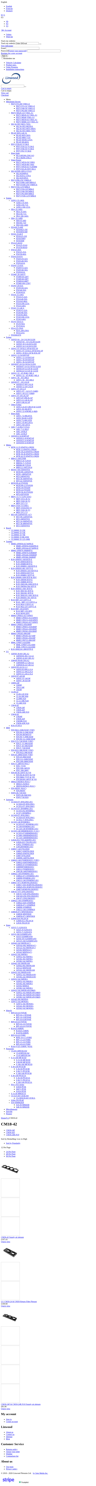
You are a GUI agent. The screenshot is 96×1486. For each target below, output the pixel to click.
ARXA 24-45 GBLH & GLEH (28, 407)
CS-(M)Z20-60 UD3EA (25, 1098)
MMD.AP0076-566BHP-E (22, 550)
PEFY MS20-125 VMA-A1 (22, 113)
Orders (8, 34)
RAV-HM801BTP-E (24, 564)
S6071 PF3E (21, 1089)
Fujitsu (8, 337)
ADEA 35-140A (17, 200)
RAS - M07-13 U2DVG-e (26, 602)
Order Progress (12, 67)
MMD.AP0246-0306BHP (26, 555)
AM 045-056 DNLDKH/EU (27, 896)
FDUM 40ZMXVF (24, 734)
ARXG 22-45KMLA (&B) (27, 411)
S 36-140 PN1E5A (18, 1076)
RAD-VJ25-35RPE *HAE (21, 1046)
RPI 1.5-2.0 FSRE (23, 1040)
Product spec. (11, 65)
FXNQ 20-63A (17, 286)
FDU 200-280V (22, 770)
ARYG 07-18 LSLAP (20, 396)
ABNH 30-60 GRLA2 (20, 654)
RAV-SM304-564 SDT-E (26, 586)
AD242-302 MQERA (25, 1006)
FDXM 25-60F (17, 227)
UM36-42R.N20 (22, 723)
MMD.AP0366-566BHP (26, 557)
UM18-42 (15, 714)
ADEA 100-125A (23, 207)
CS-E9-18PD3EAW (19, 1051)
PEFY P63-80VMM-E (25, 194)
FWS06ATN (16, 335)
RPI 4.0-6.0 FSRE (23, 1044)
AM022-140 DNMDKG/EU (22, 874)
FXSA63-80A (21, 301)
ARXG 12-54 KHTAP (20, 355)
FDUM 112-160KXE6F (25, 739)
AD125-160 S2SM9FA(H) (26, 941)
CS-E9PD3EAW (23, 1053)
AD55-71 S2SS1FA (24, 932)
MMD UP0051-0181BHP (26, 627)
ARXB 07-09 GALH (24, 384)
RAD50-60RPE (22, 1033)
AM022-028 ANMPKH (25, 903)
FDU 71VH (21, 766)
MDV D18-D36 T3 (24, 508)
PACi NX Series (17, 1085)
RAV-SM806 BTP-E (24, 582)
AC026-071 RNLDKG (20, 815)
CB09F (19, 685)
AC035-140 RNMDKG (20, 822)
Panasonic (10, 1049)
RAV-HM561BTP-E (24, 562)
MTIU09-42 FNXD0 (19, 483)
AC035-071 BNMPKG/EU (22, 809)
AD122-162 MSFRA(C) (26, 948)
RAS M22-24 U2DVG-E (26, 607)
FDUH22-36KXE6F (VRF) (22, 750)
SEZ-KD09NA (22, 173)
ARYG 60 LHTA (23, 425)
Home (3, 1118)
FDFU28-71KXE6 (18, 793)
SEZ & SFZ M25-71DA (20, 124)
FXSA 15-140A (17, 295)
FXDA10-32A (22, 259)
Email (3, 48)
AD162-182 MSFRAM (25, 970)
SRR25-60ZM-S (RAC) (20, 782)
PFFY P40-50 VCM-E (25, 149)
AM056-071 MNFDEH (25, 916)
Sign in (4, 46)
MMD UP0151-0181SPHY (27, 620)
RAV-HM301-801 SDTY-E (22, 568)
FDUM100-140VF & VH (26, 779)
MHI (8, 728)
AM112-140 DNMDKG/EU (27, 880)
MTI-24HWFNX (23, 476)
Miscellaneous (11, 1109)
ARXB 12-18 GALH (24, 387)
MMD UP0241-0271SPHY (27, 622)
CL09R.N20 (21, 699)
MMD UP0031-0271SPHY (22, 616)
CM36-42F (20, 710)
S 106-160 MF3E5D (24, 1064)
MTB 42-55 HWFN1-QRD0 (27, 456)
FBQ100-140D (22, 225)
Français (9, 8)
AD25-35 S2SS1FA (24, 930)
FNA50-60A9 (21, 247)
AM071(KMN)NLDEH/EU (27, 889)
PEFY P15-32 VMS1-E (25, 106)
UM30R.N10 (21, 721)
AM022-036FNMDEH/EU (27, 862)
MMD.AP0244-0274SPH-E (27, 548)
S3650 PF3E (21, 1087)
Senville (9, 1111)
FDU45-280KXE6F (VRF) (22, 755)
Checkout (5, 95)
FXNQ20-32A (22, 288)
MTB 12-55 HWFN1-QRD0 (22, 447)
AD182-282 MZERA (19, 999)
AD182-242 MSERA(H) (26, 977)
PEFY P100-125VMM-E (26, 196)
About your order (13, 1452)
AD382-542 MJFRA (24, 961)
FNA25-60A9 (16, 243)
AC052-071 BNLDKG (25, 806)
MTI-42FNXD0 (22, 494)
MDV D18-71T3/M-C (20, 506)
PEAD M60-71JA (23, 138)
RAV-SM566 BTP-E (24, 580)
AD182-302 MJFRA (24, 959)
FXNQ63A (20, 292)
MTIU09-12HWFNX (24, 472)
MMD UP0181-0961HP (20, 633)
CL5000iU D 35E (18, 530)
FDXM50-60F (22, 232)
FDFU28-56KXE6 (23, 795)
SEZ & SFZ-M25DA (24, 126)
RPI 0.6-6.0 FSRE (18, 1035)
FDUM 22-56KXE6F (24, 732)
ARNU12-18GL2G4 (24, 672)
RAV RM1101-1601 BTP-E (27, 595)
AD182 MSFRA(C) (24, 950)
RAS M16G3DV (23, 613)
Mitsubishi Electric (13, 102)
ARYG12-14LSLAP (24, 400)
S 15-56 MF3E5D (23, 1060)
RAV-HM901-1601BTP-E (26, 566)
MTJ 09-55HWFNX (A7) (21, 515)
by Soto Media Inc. (40, 1473)
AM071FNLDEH (23, 856)
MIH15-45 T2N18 (23, 461)
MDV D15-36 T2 (23, 499)
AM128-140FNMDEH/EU (27, 871)
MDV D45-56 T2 (23, 501)
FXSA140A (21, 306)
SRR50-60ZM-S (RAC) (25, 786)
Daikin (8, 198)
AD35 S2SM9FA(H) (24, 936)
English (9, 6)
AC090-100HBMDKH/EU (27, 835)
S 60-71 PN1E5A (23, 1080)
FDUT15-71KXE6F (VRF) (22, 741)
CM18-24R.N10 (22, 712)
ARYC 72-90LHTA (24, 416)
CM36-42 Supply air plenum (12, 1237)
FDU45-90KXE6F (23, 757)
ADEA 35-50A (22, 203)
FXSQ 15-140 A (17, 308)
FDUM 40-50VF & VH (25, 775)
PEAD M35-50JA (23, 135)
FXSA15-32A (21, 297)
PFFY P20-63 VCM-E (20, 144)
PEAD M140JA (22, 142)
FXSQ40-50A (21, 313)
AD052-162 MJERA (24, 981)
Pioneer (9, 1114)
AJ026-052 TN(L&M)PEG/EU (23, 840)
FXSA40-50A (21, 299)
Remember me (9, 58)
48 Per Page (11, 1154)
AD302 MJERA (22, 986)
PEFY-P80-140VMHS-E (26, 182)
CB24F (19, 690)
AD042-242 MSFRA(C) (21, 943)
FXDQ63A (20, 272)
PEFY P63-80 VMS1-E (25, 111)
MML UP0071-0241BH (20, 642)
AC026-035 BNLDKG (25, 804)
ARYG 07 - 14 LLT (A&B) (27, 391)
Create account (12, 1422)
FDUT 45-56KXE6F (24, 746)
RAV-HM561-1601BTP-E (21, 559)
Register (10, 46)
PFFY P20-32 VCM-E (25, 146)
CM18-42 (15, 705)
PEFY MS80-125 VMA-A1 (27, 122)
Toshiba (9, 541)
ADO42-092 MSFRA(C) (26, 945)
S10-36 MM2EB (22, 1105)
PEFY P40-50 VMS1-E (25, 108)
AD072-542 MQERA (19, 1002)
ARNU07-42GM (18, 676)
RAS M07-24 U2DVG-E (21, 600)
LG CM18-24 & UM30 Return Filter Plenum (19, 1301)
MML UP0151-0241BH (25, 647)
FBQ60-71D (21, 223)
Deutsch (9, 11)
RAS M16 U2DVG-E (25, 604)
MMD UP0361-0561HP (25, 638)
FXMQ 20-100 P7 (18, 274)
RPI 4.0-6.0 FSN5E (24, 1026)
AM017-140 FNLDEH (20, 849)
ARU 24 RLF (21, 434)
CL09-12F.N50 (22, 694)
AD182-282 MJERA (24, 984)
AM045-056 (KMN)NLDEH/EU (29, 887)
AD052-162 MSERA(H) (21, 972)
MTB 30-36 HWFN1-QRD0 (27, 454)
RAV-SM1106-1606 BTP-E (27, 584)
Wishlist (9, 1454)
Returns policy (12, 1449)
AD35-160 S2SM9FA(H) (21, 934)
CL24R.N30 (21, 703)
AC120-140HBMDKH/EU (27, 838)
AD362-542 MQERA (25, 1008)
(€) (7, 24)
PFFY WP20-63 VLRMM (26, 167)
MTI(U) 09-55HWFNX (20, 470)
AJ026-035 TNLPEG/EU (26, 842)
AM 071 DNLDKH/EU (25, 898)
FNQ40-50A (21, 290)
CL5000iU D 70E (18, 535)
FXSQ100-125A (22, 317)
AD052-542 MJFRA (19, 954)
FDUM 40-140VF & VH (21, 773)
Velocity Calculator (13, 63)
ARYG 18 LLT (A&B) (25, 393)
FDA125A (20, 333)
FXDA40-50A (22, 261)
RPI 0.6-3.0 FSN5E (24, 1024)
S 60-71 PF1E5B (23, 1071)
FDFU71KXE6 (22, 797)
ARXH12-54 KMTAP (20, 436)
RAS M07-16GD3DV (20, 609)
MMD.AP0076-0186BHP (26, 553)
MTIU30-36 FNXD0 (24, 492)
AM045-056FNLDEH (25, 853)
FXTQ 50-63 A (17, 322)
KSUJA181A (16, 725)
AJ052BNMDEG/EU (24, 847)
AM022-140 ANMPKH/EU (22, 901)
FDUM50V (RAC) (18, 788)
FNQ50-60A (21, 254)
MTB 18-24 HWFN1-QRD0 (27, 452)
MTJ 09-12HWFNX (24, 517)
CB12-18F (20, 687)
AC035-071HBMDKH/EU (27, 833)
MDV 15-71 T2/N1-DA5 (21, 497)
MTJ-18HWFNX (23, 519)
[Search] (25, 86)
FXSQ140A (21, 319)
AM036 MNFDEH (23, 914)
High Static (15, 153)
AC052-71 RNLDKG (25, 820)
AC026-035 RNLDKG (25, 817)
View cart (5, 93)
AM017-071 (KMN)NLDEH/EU (24, 883)
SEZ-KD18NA (22, 178)
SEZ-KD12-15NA (23, 176)
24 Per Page (11, 1152)
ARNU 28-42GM (23, 681)
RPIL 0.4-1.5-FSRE (24, 1037)
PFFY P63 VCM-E (23, 151)
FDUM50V (20, 791)
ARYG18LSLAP (23, 402)
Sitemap (9, 1437)
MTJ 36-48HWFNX (24, 524)
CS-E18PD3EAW (23, 1055)
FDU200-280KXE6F (24, 761)
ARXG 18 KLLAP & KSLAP (28, 353)
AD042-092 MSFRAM (25, 966)
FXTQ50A (20, 324)
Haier (8, 925)
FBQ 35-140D (17, 218)
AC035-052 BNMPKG (25, 811)
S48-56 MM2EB (22, 1107)
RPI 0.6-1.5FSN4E (23, 1015)
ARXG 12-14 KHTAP (25, 357)
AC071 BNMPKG (23, 813)
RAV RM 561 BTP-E (24, 591)
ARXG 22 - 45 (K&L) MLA (22, 373)
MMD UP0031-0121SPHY (27, 618)
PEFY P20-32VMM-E (25, 189)
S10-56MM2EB (17, 1103)
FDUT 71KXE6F (23, 748)
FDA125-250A (17, 328)
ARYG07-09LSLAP (24, 398)
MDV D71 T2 (22, 503)
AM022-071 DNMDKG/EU (27, 876)
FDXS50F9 (20, 239)
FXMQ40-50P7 (22, 279)
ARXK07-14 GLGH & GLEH (28, 366)
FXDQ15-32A (22, 268)
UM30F (19, 717)
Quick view (5, 1242)
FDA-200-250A (22, 331)
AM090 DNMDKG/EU (25, 878)
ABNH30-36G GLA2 (25, 656)
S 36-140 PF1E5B (18, 1067)
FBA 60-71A (21, 214)
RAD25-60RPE (17, 1028)
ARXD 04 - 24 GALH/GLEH (23, 339)
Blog (8, 1439)
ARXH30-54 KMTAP (25, 443)
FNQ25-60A (16, 250)
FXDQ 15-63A (17, 265)
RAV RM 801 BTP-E (24, 593)
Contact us (10, 1434)
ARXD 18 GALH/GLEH (26, 344)
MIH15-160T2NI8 (18, 458)
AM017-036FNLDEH (25, 851)
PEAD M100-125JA (24, 140)
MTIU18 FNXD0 (23, 488)
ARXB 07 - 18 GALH (20, 382)
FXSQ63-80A (21, 315)
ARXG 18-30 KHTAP (25, 360)
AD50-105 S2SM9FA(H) (26, 939)
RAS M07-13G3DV (24, 611)
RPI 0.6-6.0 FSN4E (19, 1013)
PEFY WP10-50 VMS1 (25, 162)
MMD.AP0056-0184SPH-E (27, 546)
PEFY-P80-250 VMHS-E (21, 180)
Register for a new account (11, 53)
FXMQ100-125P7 (23, 283)
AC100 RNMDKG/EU (25, 826)
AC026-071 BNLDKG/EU (22, 802)
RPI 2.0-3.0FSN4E (23, 1017)
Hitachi (9, 1010)
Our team (9, 1467)
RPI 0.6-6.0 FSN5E (19, 1022)
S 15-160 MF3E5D (18, 1058)
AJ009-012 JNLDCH (24, 921)
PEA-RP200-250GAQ (25, 155)
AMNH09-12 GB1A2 (25, 663)
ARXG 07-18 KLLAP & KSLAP (24, 348)
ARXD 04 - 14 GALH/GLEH (28, 342)
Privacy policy (11, 1469)
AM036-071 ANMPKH (25, 905)
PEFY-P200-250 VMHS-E (26, 185)
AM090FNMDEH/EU (25, 867)
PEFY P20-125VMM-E (20, 187)
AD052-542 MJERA (19, 979)
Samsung (9, 800)
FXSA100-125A (22, 304)
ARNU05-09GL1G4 (24, 669)
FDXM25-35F (22, 230)
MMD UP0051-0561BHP (21, 624)
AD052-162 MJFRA (24, 957)
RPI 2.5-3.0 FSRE (23, 1042)
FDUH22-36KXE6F (24, 752)
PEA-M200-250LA (24, 158)
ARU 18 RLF (21, 432)
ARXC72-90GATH (24, 420)
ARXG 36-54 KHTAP (25, 362)
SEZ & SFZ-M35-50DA (26, 129)
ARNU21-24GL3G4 (24, 674)
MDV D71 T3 (22, 512)
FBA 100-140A (22, 216)
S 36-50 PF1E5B (23, 1069)
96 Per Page (11, 1156)
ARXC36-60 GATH (24, 418)
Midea (8, 445)
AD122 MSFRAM (23, 968)
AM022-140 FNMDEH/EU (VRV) (25, 860)
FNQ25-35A (21, 252)
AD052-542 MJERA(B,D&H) (23, 990)
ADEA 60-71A (22, 205)
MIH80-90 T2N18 (23, 465)
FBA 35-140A (16, 209)
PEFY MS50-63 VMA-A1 (26, 120)
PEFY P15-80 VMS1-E (20, 104)
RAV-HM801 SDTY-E (25, 575)
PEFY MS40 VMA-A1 (25, 117)
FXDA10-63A (17, 256)
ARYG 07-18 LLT (18, 389)
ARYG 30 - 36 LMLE (20, 378)
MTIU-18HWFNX (23, 474)
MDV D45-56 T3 (23, 510)
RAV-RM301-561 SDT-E (26, 598)
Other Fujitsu (16, 405)
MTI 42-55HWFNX (24, 481)
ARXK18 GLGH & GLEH (27, 369)
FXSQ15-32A (21, 310)
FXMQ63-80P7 (22, 281)
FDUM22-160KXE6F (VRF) (23, 730)
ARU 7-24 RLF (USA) (20, 427)
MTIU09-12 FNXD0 (24, 485)
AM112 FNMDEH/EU (25, 869)
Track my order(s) (8, 43)
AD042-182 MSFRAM (20, 963)
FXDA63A (20, 263)
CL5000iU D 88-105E (20, 537)
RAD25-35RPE (22, 1031)
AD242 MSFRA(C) (24, 952)
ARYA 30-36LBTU (24, 409)
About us (9, 1432)
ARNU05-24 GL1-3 (19, 667)
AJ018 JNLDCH (23, 923)
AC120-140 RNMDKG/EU (27, 829)
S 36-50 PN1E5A (23, 1078)
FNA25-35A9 (21, 245)
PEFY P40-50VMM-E (25, 191)
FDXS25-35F (21, 236)
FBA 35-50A (21, 212)
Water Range (16, 160)
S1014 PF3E (21, 1091)
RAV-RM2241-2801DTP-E (22, 649)
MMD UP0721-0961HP (25, 640)
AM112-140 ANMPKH (25, 910)
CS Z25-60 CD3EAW (20, 1096)
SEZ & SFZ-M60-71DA (26, 131)
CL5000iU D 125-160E (20, 539)
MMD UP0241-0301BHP (26, 629)
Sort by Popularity (13, 1143)
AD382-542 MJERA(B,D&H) (28, 997)
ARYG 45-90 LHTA (24, 423)
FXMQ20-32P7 (22, 277)
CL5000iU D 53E (18, 532)
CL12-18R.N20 (22, 701)
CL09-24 (14, 692)
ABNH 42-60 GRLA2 (25, 658)
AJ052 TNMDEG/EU (25, 844)
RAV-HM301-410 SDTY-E (27, 571)
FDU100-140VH (23, 768)
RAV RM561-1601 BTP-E (21, 589)
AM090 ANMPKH (24, 907)
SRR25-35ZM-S (22, 784)
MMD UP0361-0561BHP (26, 631)
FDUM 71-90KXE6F (24, 737)
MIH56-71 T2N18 (23, 463)
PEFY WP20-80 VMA (25, 164)
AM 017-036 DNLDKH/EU (27, 894)
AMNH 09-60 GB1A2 (20, 660)
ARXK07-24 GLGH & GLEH (23, 364)
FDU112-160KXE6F (24, 759)
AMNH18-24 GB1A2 (25, 665)
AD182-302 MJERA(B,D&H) (28, 995)
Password (5, 51)
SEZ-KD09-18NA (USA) (21, 171)
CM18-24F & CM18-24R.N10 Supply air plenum (20, 1404)
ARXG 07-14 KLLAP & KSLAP (29, 351)
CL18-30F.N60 (22, 696)
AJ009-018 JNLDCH (19, 918)
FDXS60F (20, 241)
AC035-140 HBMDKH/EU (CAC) (25, 831)
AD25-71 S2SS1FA (19, 927)
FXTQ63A (20, 326)
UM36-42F (20, 719)
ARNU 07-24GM (23, 678)
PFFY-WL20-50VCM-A (26, 169)
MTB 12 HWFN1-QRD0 (26, 449)
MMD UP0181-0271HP (25, 636)
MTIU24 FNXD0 (23, 490)
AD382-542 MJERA (24, 988)
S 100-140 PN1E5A (24, 1082)
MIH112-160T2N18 (24, 467)
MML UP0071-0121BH (25, 645)
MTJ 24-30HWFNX (24, 521)
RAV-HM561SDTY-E (25, 573)
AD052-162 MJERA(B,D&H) (28, 993)
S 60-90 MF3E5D (23, 1062)
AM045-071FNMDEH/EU (27, 865)
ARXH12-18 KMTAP (25, 438)
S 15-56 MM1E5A (18, 1094)
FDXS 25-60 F (17, 234)
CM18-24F (20, 708)
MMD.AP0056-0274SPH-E (22, 544)
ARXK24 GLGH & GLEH (27, 371)
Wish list (9, 37)
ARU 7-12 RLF (22, 429)
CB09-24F (15, 683)
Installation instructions (15, 69)
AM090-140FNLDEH (25, 858)
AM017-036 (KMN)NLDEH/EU (29, 885)
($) (7, 21)
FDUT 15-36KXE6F (24, 743)
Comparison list (12, 1456)
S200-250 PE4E (17, 1100)
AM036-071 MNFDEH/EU (22, 912)
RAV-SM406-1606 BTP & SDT (24, 577)
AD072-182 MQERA (25, 1004)
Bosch (8, 528)
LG (7, 651)
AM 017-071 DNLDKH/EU (22, 892)
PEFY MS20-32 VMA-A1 (26, 115)
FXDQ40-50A (22, 270)
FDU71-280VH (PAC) (20, 764)
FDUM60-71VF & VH (25, 777)
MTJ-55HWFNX (23, 526)
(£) (7, 26)
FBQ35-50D (21, 221)
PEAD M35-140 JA (19, 133)
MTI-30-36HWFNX (24, 479)
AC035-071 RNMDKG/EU (27, 824)
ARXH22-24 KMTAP (25, 440)
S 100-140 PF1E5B (24, 1073)
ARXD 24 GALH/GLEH (26, 346)
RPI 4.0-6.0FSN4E (23, 1019)
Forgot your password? (18, 51)
